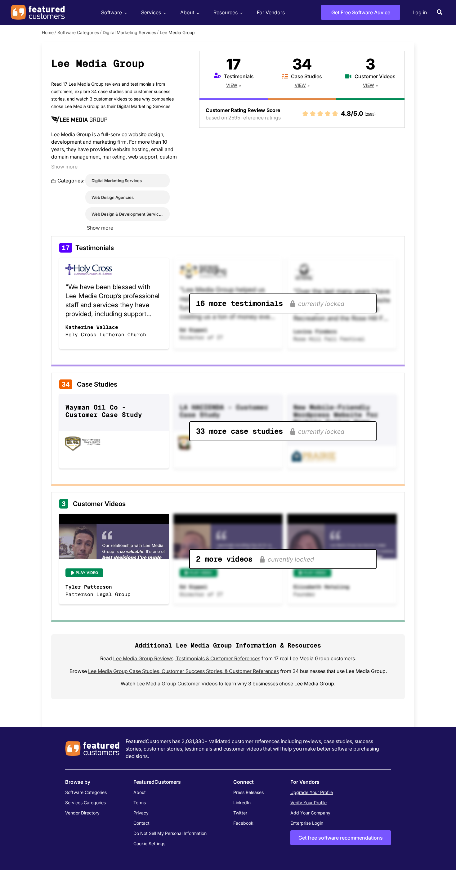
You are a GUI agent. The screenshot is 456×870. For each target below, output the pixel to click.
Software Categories (78, 32)
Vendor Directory (82, 812)
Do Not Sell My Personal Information (170, 833)
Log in (420, 12)
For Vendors (271, 12)
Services (151, 12)
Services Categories (85, 802)
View (231, 85)
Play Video (87, 572)
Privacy (141, 812)
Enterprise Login (306, 823)
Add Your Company (310, 812)
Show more (64, 167)
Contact (141, 823)
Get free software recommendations (340, 838)
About (187, 12)
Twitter (240, 812)
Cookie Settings (149, 843)
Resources (225, 12)
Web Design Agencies (113, 197)
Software (111, 12)
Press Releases (248, 792)
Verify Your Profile (308, 802)
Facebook (243, 823)
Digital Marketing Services (129, 32)
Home (48, 32)
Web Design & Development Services (127, 214)
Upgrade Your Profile (311, 792)
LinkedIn (242, 802)
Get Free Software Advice (360, 12)
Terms (139, 802)
